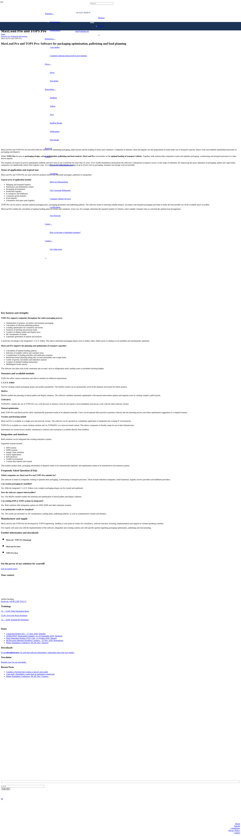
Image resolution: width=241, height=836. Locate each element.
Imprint (237, 826)
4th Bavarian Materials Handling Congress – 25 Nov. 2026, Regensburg (34, 640)
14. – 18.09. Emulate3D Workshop (15, 620)
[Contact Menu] (52, 241)
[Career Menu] (51, 224)
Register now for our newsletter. (13, 662)
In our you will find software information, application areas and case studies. (37, 652)
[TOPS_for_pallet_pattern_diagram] (65, 308)
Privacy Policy (234, 830)
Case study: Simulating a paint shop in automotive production (30, 674)
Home (237, 824)
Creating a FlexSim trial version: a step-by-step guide (27, 672)
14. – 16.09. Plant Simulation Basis (15, 611)
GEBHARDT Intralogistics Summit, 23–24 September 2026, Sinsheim (34, 636)
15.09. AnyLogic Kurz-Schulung (14, 615)
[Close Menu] (46, 258)
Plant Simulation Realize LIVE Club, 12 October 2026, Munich (31, 638)
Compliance (235, 828)
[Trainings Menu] (53, 14)
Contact (237, 833)
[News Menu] (50, 64)
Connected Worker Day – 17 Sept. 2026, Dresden (26, 634)
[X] (2, 799)
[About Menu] (51, 157)
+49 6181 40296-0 (8, 761)
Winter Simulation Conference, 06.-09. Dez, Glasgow (27, 643)
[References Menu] (55, 39)
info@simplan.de (8, 765)
